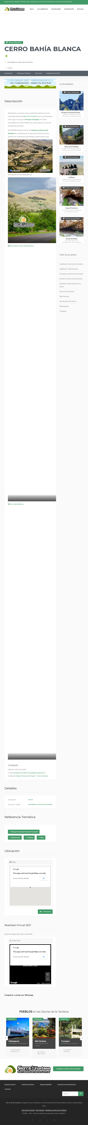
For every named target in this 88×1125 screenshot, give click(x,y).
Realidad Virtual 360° (53, 73)
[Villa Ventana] (44, 1028)
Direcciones (47, 911)
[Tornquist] (70, 1028)
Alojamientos (42, 9)
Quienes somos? (10, 1084)
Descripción (8, 73)
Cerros (9, 68)
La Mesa (71, 177)
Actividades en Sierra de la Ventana (20, 62)
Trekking (30, 837)
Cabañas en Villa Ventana (68, 269)
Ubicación (38, 73)
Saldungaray (64, 306)
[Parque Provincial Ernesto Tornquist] (71, 104)
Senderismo (15, 837)
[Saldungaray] (17, 1028)
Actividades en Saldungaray (18, 1043)
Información (69, 9)
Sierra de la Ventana (66, 291)
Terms (38, 983)
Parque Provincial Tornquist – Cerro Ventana (32, 776)
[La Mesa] (71, 169)
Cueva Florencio (71, 208)
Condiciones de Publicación (66, 1084)
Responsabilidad (45, 1084)
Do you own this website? (21, 878)
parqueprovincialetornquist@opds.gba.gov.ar (29, 773)
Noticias (80, 9)
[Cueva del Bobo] (71, 230)
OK (44, 878)
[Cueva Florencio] (71, 200)
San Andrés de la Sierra (67, 301)
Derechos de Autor (28, 1084)
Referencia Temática (23, 73)
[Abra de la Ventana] (71, 138)
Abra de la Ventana (30, 116)
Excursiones (56, 9)
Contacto (8, 1089)
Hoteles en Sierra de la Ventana (70, 279)
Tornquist (62, 311)
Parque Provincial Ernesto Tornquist (24, 832)
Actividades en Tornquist (70, 1043)
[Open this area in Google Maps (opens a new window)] (14, 982)
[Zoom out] (47, 979)
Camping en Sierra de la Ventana (71, 274)
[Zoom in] (47, 974)
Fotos (42, 837)
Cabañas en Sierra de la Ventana (71, 264)
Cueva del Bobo (71, 239)
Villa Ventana (64, 296)
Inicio (32, 9)
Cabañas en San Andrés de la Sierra (70, 285)
